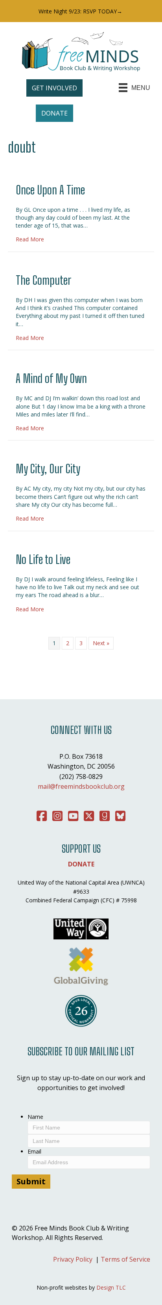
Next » (101, 643)
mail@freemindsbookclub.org (81, 786)
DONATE (54, 113)
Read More (30, 239)
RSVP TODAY (100, 11)
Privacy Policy (72, 1259)
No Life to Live (43, 559)
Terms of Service (125, 1259)
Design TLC (111, 1287)
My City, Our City (48, 468)
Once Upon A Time (50, 190)
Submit (31, 1181)
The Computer (44, 280)
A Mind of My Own (51, 378)
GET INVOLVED (54, 88)
